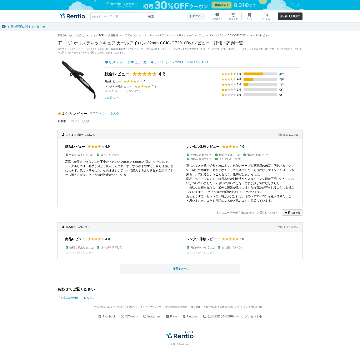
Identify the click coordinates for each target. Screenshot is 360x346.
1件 (281, 84)
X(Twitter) (131, 316)
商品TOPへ (113, 97)
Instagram (153, 316)
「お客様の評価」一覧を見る (76, 298)
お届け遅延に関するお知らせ (26, 26)
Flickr (173, 316)
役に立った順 (80, 121)
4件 (281, 74)
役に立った (293, 212)
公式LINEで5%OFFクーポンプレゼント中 (235, 316)
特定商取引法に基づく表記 (108, 306)
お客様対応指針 (254, 306)
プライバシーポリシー (149, 306)
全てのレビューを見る (104, 113)
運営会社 (195, 306)
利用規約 (130, 306)
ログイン (198, 16)
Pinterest (192, 316)
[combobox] (123, 16)
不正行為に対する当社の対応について (223, 306)
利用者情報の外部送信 (176, 306)
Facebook (109, 316)
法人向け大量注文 (290, 16)
